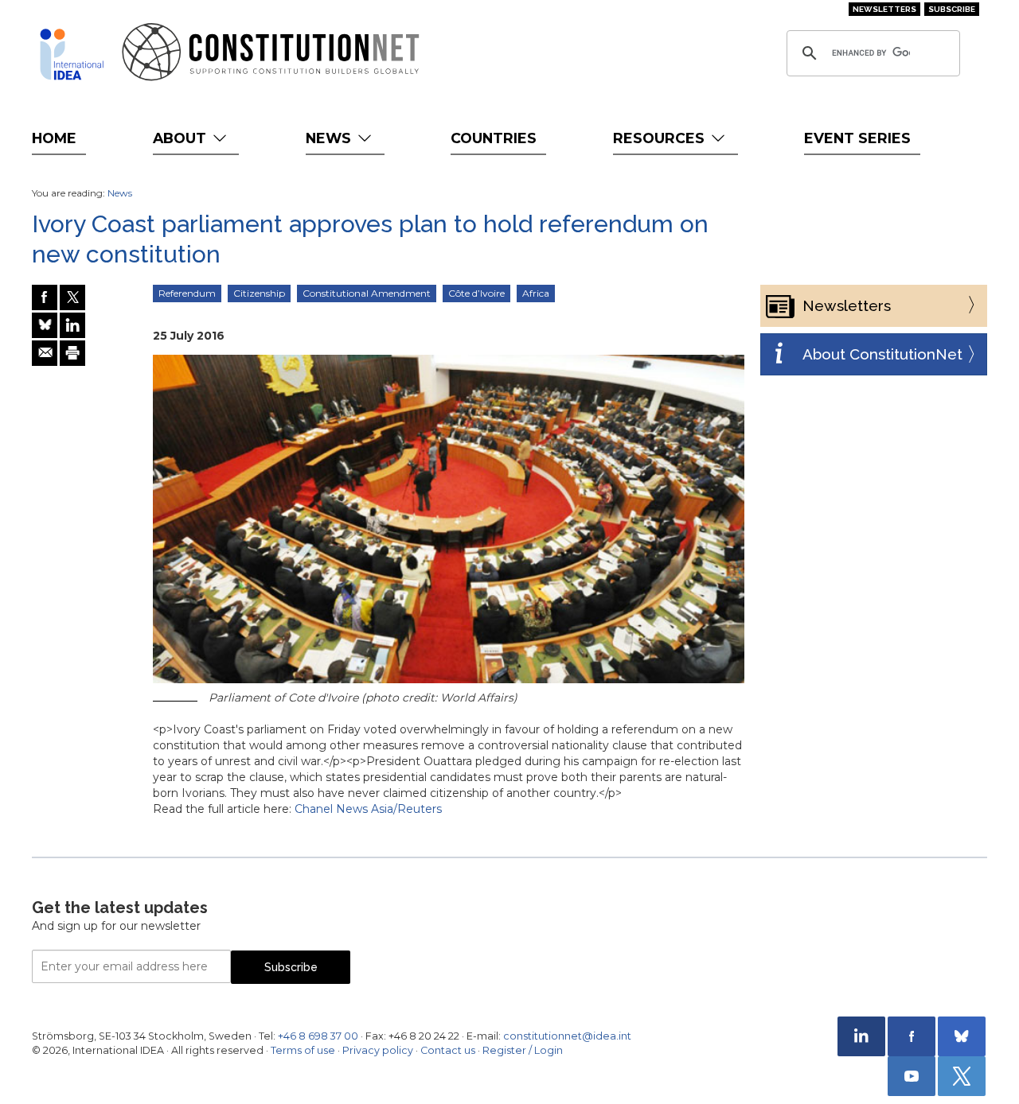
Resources (661, 138)
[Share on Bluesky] (44, 325)
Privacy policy (377, 1050)
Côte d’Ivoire (476, 293)
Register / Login (522, 1050)
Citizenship (259, 293)
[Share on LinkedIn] (72, 325)
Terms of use (303, 1050)
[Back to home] (71, 54)
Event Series (857, 138)
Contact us (447, 1050)
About (181, 138)
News (330, 138)
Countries (494, 138)
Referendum (187, 293)
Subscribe (951, 9)
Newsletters (884, 9)
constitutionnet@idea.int (567, 1036)
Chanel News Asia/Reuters (368, 809)
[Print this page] (72, 353)
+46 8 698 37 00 (318, 1036)
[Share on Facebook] (44, 297)
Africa (535, 293)
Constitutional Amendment (367, 293)
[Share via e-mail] (44, 353)
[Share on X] (72, 297)
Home (54, 138)
